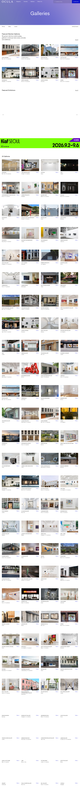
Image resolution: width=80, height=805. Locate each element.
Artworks (26, 1)
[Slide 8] (74, 136)
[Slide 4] (35, 136)
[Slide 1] (6, 136)
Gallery (9, 26)
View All (76, 39)
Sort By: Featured (75, 26)
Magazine (18, 1)
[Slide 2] (15, 136)
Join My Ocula (75, 1)
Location (15, 26)
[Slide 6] (55, 136)
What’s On (39, 1)
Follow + (18, 57)
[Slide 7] (64, 136)
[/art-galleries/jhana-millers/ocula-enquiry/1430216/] (7, 1)
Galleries (32, 1)
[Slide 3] (25, 136)
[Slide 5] (45, 136)
